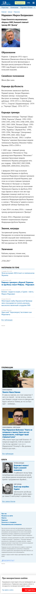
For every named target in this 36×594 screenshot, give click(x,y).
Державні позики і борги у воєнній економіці (21, 467)
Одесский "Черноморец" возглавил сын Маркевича (16, 313)
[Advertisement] (18, 345)
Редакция (4, 520)
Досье (10, 12)
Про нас (4, 513)
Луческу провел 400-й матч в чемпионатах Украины (17, 274)
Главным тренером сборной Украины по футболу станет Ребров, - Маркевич (17, 283)
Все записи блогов (8, 501)
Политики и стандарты (8, 522)
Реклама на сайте (7, 516)
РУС (28, 3)
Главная (3, 12)
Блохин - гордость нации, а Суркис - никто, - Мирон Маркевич (17, 292)
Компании (14, 7)
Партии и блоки (26, 7)
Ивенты (3, 518)
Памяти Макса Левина (11, 392)
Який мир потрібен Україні (21, 487)
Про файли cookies (7, 590)
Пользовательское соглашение (11, 524)
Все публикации (6, 320)
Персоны (4, 7)
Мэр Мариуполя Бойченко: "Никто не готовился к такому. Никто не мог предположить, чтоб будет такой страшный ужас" (17, 433)
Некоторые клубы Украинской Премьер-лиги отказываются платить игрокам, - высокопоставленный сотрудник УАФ (17, 303)
